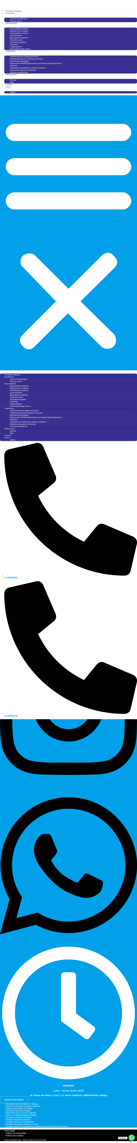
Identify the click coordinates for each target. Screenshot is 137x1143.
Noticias (13, 80)
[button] (68, 232)
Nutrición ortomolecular (19, 72)
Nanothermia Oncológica (19, 61)
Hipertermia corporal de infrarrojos (23, 70)
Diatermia (13, 66)
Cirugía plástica (16, 47)
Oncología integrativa (18, 42)
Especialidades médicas (19, 29)
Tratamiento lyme (16, 40)
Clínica (8, 87)
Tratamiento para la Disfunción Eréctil (24, 57)
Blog (11, 82)
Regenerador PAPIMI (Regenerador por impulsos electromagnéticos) (36, 63)
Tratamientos (10, 51)
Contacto (8, 85)
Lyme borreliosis (16, 35)
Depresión (14, 44)
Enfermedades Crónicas (19, 33)
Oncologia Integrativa (13, 11)
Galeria (12, 92)
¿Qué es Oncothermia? (19, 19)
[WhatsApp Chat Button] (131, 1137)
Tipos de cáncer (16, 21)
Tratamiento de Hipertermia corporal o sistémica (28, 68)
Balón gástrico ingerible (19, 38)
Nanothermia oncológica (19, 31)
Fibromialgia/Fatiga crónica (20, 49)
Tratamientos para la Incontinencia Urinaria (26, 59)
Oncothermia (10, 13)
